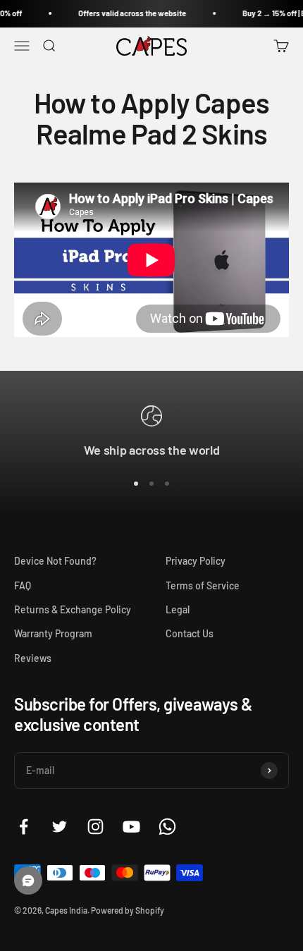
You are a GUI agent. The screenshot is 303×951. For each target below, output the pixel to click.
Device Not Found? (55, 561)
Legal (178, 609)
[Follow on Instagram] (95, 826)
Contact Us (190, 633)
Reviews (32, 658)
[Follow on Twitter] (59, 826)
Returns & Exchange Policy (72, 609)
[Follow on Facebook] (23, 826)
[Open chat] (28, 880)
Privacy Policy (195, 561)
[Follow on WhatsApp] (167, 826)
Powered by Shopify (127, 910)
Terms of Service (203, 585)
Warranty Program (53, 633)
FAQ (22, 585)
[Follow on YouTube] (131, 826)
